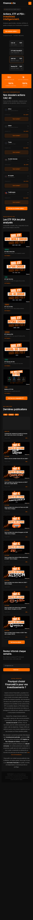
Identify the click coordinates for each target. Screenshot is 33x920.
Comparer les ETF (7, 35)
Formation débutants (18, 35)
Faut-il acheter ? (16, 119)
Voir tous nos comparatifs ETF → (16, 398)
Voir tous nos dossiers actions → (16, 208)
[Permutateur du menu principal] (29, 3)
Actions (11, 414)
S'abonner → (16, 669)
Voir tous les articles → (16, 642)
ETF (17, 414)
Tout (5, 414)
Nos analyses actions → (11, 31)
